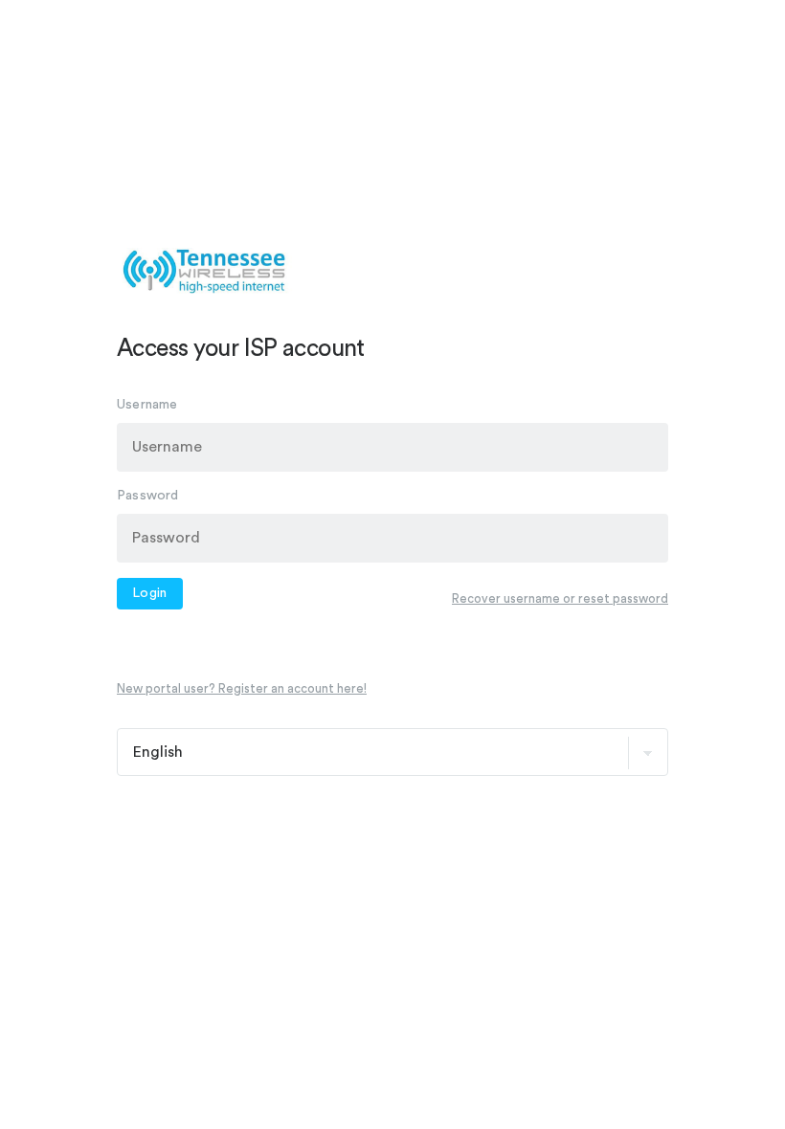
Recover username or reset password (560, 598)
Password (148, 495)
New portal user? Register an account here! (242, 688)
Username (147, 404)
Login (150, 593)
